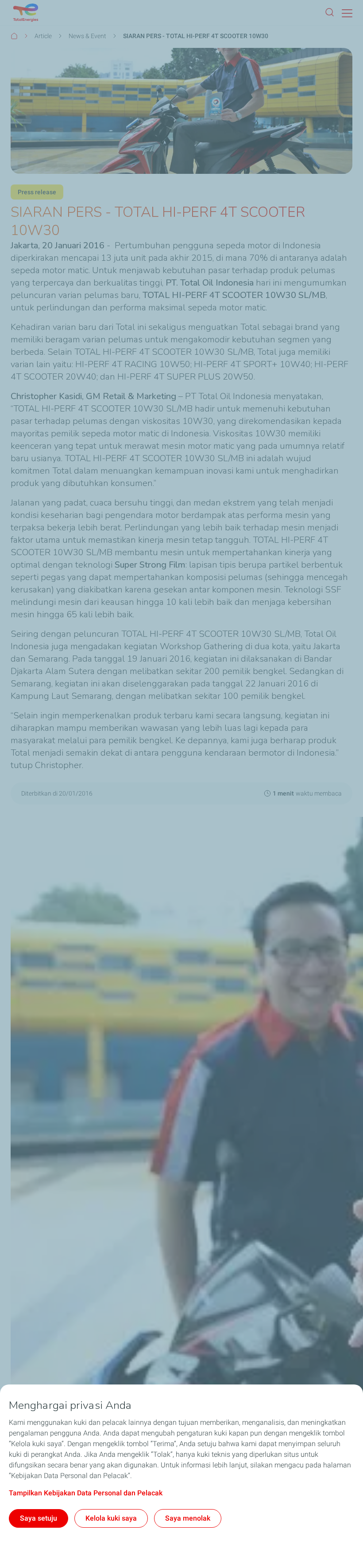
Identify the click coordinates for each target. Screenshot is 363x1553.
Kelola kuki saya (111, 1518)
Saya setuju (38, 1518)
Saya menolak (187, 1518)
